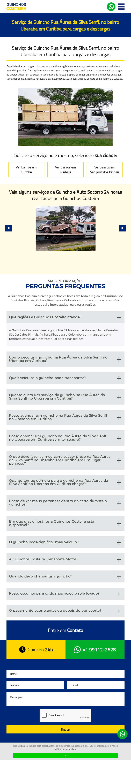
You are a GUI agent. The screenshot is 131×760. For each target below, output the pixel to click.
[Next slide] (122, 228)
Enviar (65, 729)
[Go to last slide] (8, 228)
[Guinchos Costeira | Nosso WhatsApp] (122, 734)
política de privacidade (65, 749)
